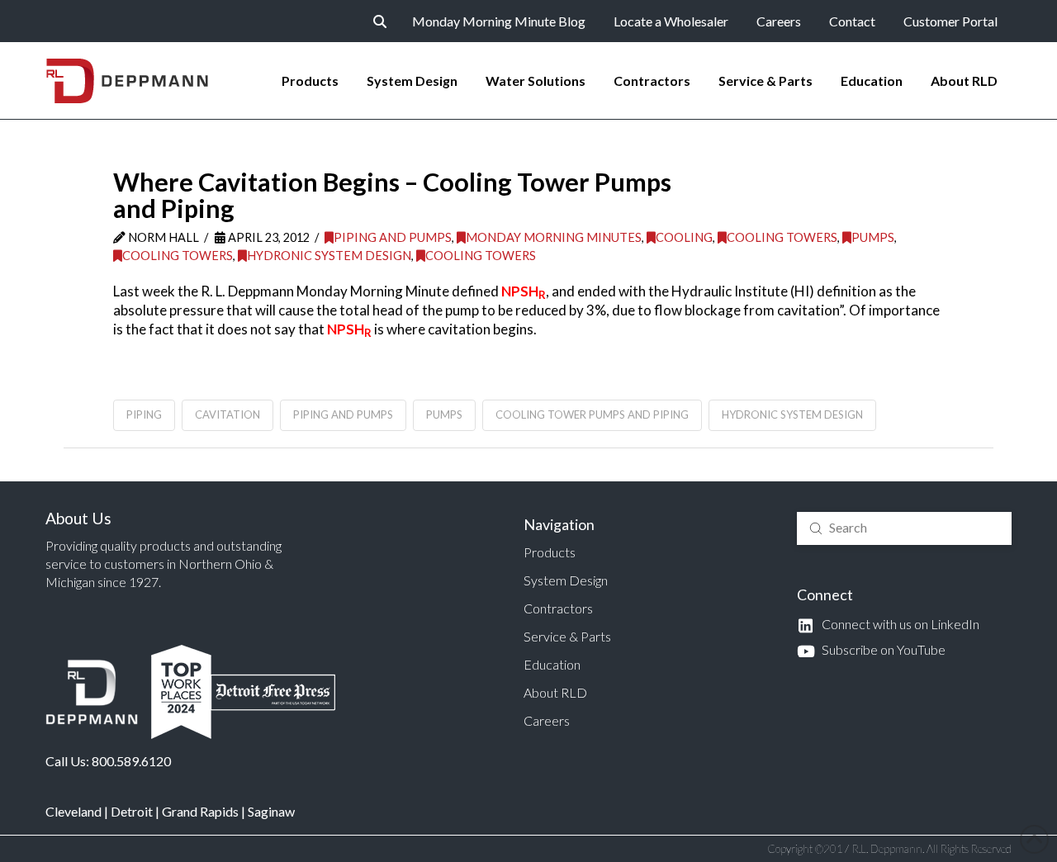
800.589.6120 (131, 761)
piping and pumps (343, 414)
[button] (380, 21)
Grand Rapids (200, 811)
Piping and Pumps (393, 237)
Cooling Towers (782, 237)
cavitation (227, 414)
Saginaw (271, 811)
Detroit (132, 811)
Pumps (872, 237)
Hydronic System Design (329, 256)
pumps (444, 414)
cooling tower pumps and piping (592, 414)
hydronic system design (792, 414)
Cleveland (73, 811)
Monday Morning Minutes (554, 237)
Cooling (684, 237)
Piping (144, 414)
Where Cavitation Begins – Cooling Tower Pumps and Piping (392, 195)
